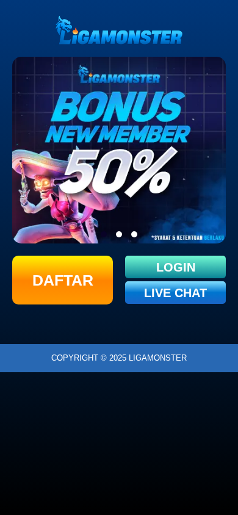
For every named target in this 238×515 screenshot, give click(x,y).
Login (175, 267)
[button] (104, 234)
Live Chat (175, 293)
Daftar (62, 280)
